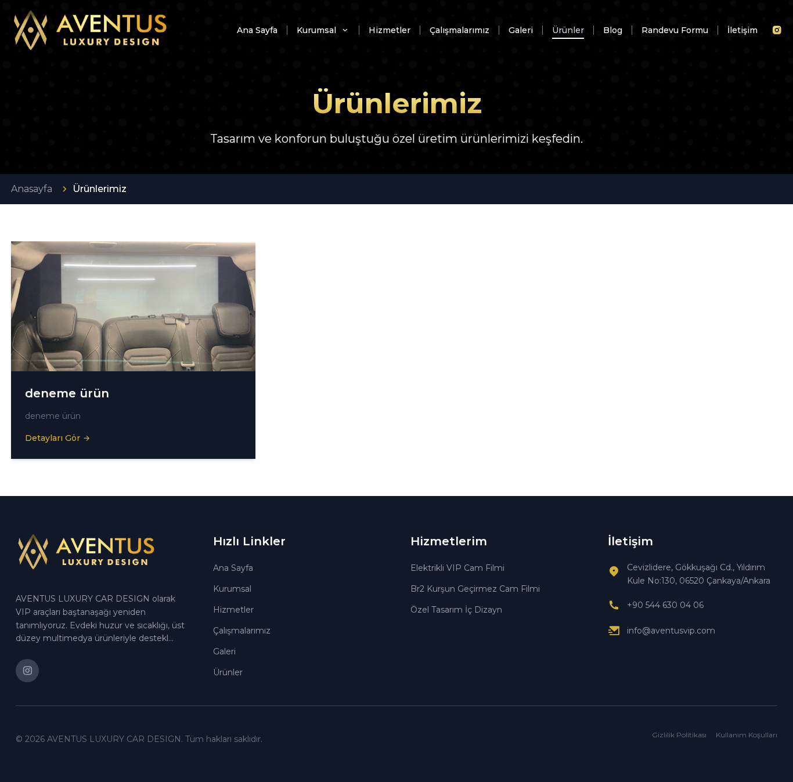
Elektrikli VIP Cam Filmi (457, 568)
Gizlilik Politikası (679, 734)
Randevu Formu (674, 30)
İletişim (742, 30)
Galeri (521, 30)
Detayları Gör (52, 438)
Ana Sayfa (257, 30)
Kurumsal (317, 30)
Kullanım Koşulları (746, 734)
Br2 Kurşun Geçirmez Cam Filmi (475, 589)
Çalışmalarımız (459, 30)
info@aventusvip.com (671, 630)
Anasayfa (31, 188)
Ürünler (568, 30)
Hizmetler (389, 30)
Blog (612, 30)
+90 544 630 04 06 (665, 605)
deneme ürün (67, 393)
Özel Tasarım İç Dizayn (456, 609)
